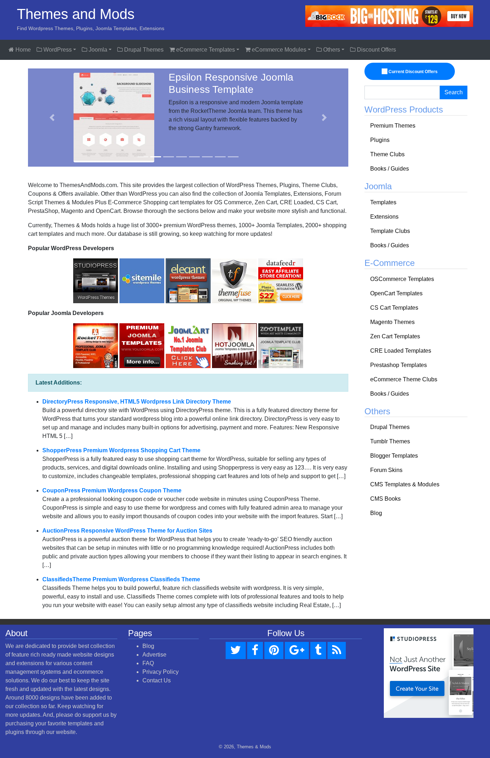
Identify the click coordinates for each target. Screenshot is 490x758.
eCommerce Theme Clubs (403, 379)
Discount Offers (375, 50)
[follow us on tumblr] (318, 650)
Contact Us (156, 680)
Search (453, 92)
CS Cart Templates (394, 308)
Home (22, 50)
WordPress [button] (57, 50)
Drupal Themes (143, 50)
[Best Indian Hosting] (389, 16)
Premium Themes (392, 126)
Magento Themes (392, 322)
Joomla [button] (97, 50)
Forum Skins (386, 470)
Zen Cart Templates (395, 336)
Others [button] (331, 50)
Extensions (384, 217)
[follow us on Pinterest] (273, 650)
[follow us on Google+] (297, 650)
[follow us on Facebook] (255, 650)
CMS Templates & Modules (404, 484)
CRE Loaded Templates (400, 351)
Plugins (380, 140)
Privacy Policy (160, 672)
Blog (376, 513)
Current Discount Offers (412, 71)
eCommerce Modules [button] (278, 50)
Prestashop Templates (398, 365)
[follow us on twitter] (236, 650)
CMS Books (385, 499)
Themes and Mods (76, 14)
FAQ (148, 663)
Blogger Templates (394, 456)
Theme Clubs (387, 154)
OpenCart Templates (396, 293)
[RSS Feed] (337, 650)
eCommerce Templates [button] (205, 50)
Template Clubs (390, 231)
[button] (52, 117)
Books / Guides (389, 169)
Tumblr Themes (390, 441)
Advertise (154, 655)
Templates (383, 202)
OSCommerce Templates (402, 279)
